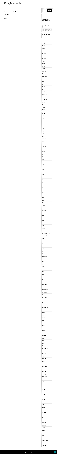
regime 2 (43, 361)
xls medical (44, 445)
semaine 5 (43, 389)
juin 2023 (43, 104)
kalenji (43, 274)
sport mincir (44, 402)
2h (42, 144)
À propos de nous (44, 3)
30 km (43, 148)
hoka (43, 259)
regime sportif (44, 371)
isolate (43, 266)
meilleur (43, 300)
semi (43, 392)
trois (43, 415)
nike (43, 320)
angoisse (43, 190)
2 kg (43, 136)
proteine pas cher (44, 353)
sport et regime (44, 399)
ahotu (43, 184)
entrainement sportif (45, 235)
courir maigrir (44, 218)
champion (43, 205)
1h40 (43, 131)
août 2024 (43, 81)
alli (42, 187)
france (43, 243)
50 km (43, 174)
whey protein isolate (45, 440)
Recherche (49, 10)
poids (43, 343)
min (42, 302)
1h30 (43, 128)
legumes (43, 276)
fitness (43, 241)
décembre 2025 (44, 55)
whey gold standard (45, 437)
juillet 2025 (43, 63)
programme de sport (45, 348)
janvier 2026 (44, 53)
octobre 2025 (44, 58)
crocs (43, 225)
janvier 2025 (44, 73)
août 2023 (43, 101)
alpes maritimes (44, 189)
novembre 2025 (44, 56)
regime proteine (44, 366)
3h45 (43, 161)
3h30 (43, 159)
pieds (43, 340)
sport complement (44, 397)
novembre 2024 (44, 76)
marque (43, 294)
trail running (44, 412)
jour (42, 269)
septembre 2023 (44, 99)
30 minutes (43, 151)
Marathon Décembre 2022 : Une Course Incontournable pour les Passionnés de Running (46, 26)
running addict (44, 374)
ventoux (43, 427)
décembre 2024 (44, 74)
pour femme (44, 346)
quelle (43, 356)
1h (42, 123)
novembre (43, 322)
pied (43, 338)
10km (43, 120)
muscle (43, 310)
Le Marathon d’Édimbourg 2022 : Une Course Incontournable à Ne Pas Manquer (46, 23)
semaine (43, 386)
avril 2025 (43, 68)
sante (43, 381)
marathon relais (44, 292)
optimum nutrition (44, 327)
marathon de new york (45, 284)
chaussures (44, 210)
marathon (43, 282)
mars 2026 (43, 50)
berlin (43, 202)
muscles (43, 312)
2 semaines (44, 138)
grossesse (43, 253)
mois (43, 305)
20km (43, 143)
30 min (43, 149)
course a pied (44, 223)
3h (42, 156)
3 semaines (44, 146)
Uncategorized (44, 422)
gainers (43, 246)
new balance (44, 317)
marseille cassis (44, 297)
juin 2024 (43, 84)
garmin (43, 248)
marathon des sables (45, 289)
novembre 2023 (44, 96)
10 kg (43, 115)
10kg (43, 118)
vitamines (43, 433)
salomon (43, 379)
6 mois (43, 182)
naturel (43, 315)
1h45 (43, 133)
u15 (42, 420)
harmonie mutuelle (44, 256)
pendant (43, 330)
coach (43, 212)
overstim (43, 328)
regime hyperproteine (45, 363)
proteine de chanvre (45, 351)
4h (42, 167)
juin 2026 (43, 45)
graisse (43, 251)
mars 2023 (43, 109)
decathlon (43, 228)
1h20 (43, 126)
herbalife (43, 258)
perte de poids (44, 335)
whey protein (44, 438)
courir (43, 215)
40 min (43, 164)
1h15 (43, 125)
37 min (43, 154)
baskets (43, 200)
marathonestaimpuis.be (14, 3)
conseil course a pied (45, 213)
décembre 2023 (44, 94)
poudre (43, 345)
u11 (42, 417)
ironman (43, 264)
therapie (43, 407)
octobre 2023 (44, 97)
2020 (43, 141)
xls (42, 443)
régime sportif (44, 369)
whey (43, 435)
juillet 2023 (43, 102)
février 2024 (44, 91)
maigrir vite (43, 281)
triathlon (43, 414)
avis (43, 195)
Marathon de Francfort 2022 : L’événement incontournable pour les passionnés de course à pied (12, 13)
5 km (43, 172)
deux (43, 230)
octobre (43, 323)
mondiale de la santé (45, 307)
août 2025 (43, 61)
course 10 (43, 220)
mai (42, 279)
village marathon (44, 432)
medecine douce (44, 299)
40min (43, 166)
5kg (42, 179)
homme (43, 261)
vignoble (43, 430)
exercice (43, 236)
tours (43, 409)
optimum (43, 325)
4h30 (43, 169)
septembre (43, 394)
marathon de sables (45, 287)
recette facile (44, 358)
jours (43, 271)
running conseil (44, 376)
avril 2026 (43, 48)
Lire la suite (5, 18)
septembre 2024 (44, 79)
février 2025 (44, 71)
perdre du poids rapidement (46, 333)
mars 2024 (43, 89)
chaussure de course (45, 207)
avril (43, 197)
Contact (50, 3)
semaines (43, 391)
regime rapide (44, 368)
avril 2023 (43, 107)
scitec (43, 384)
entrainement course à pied (46, 233)
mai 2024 (43, 86)
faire (43, 238)
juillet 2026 (43, 43)
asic (43, 192)
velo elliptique (44, 425)
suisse (43, 404)
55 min (43, 177)
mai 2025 (43, 66)
